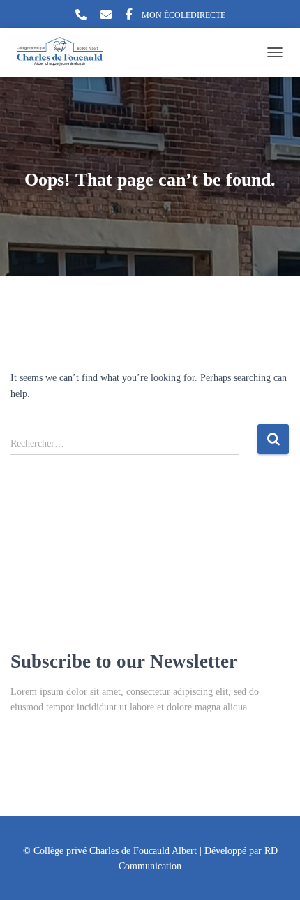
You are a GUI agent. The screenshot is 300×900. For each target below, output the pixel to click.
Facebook (129, 16)
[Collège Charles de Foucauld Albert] (65, 52)
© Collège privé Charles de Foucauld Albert (110, 851)
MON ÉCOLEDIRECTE (183, 15)
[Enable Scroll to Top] (272, 872)
